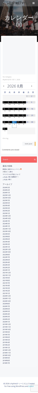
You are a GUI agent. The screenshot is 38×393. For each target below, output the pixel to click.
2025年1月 (6, 213)
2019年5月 (6, 340)
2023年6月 (6, 239)
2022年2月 (6, 267)
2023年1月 (6, 247)
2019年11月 (7, 327)
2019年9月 (6, 332)
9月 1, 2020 (16, 80)
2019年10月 (7, 329)
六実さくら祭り (8, 172)
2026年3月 (6, 187)
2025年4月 (6, 205)
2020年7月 (6, 306)
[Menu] (33, 3)
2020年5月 (6, 311)
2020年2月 (6, 319)
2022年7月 (6, 257)
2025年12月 (7, 195)
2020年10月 (7, 301)
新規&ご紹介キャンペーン (11, 169)
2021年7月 (6, 283)
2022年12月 (7, 249)
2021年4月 (6, 285)
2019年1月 (6, 348)
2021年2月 (6, 291)
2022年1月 (6, 270)
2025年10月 (7, 198)
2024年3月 (6, 224)
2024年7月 (6, 221)
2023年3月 (6, 244)
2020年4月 (6, 314)
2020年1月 (6, 322)
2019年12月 (7, 324)
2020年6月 (6, 309)
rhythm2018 (7, 80)
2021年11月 (7, 275)
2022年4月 (6, 262)
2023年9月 (6, 234)
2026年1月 (6, 193)
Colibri (31, 386)
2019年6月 (6, 337)
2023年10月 (7, 231)
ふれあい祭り (7, 179)
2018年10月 (7, 355)
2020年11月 (7, 298)
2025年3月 (6, 208)
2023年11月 (7, 229)
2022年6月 (6, 260)
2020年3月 (6, 317)
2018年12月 (7, 350)
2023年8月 (6, 236)
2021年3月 (6, 288)
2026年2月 (6, 190)
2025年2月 (6, 211)
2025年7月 (6, 200)
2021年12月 (7, 273)
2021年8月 (6, 280)
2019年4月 (6, 342)
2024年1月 (6, 226)
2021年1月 (6, 293)
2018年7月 (6, 363)
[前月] (5, 86)
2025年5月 (6, 203)
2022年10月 (7, 252)
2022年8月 (6, 255)
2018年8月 (6, 360)
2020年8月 (6, 304)
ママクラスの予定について (11, 174)
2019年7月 (6, 335)
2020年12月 (7, 296)
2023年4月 (6, 242)
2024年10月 (7, 218)
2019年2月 (6, 345)
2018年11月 (7, 353)
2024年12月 (7, 216)
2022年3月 (6, 265)
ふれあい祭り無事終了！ (11, 177)
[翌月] (33, 86)
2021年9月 (6, 278)
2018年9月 (6, 358)
